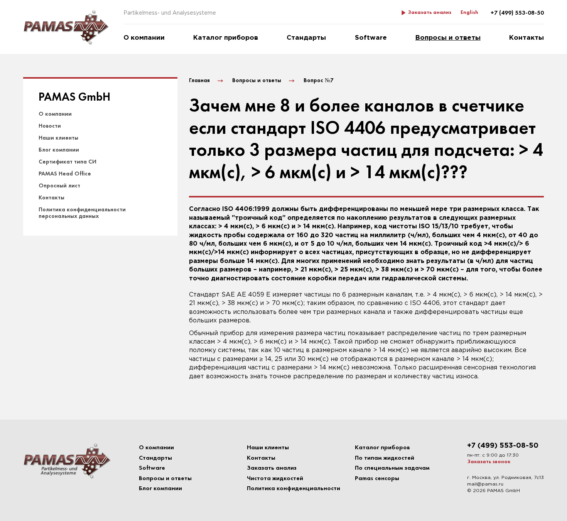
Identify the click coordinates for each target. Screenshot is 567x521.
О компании (144, 38)
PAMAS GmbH (74, 97)
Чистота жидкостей (275, 478)
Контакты (526, 38)
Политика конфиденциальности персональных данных (82, 213)
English (469, 12)
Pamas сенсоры (377, 478)
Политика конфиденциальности (293, 489)
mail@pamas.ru (485, 484)
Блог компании (59, 150)
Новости (50, 126)
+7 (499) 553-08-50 (517, 13)
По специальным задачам (392, 468)
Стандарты (306, 38)
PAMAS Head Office (65, 174)
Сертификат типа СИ (67, 162)
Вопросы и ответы (448, 38)
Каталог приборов (225, 38)
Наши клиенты (58, 138)
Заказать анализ (429, 12)
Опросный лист (59, 186)
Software (371, 38)
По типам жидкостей (384, 458)
